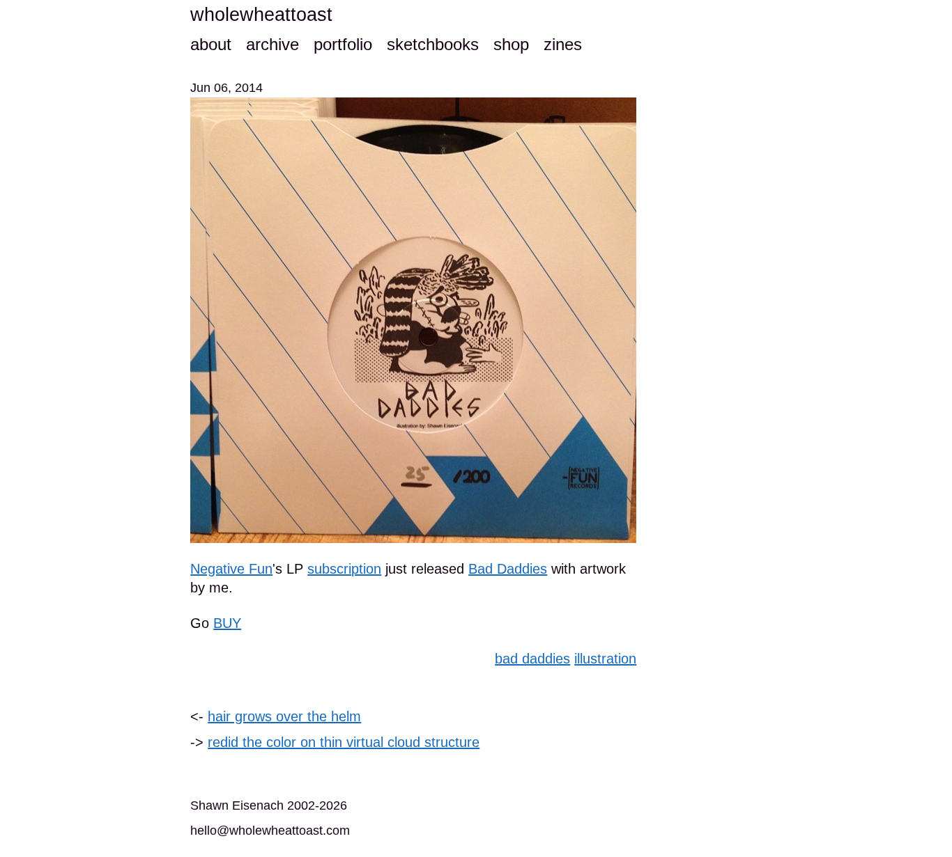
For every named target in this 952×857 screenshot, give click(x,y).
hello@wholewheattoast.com (270, 831)
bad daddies (532, 658)
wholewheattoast (261, 14)
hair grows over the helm (284, 716)
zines (563, 44)
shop (511, 44)
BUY (227, 623)
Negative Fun (231, 568)
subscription (344, 568)
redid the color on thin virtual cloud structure (343, 742)
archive (272, 44)
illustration (605, 658)
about (210, 44)
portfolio (343, 44)
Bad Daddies (507, 568)
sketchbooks (433, 44)
